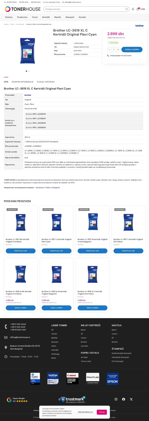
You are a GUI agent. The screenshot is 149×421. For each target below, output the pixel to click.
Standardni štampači (120, 357)
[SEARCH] (126, 9)
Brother (9, 245)
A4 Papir (84, 357)
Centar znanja (110, 410)
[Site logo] (22, 9)
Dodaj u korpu (132, 49)
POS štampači (117, 361)
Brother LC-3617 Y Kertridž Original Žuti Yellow (128, 240)
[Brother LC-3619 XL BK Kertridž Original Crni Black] (21, 274)
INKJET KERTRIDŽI (90, 325)
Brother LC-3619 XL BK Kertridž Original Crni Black (18, 292)
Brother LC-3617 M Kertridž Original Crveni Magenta (92, 240)
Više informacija (85, 412)
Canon (54, 334)
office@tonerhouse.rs (73, 2)
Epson (83, 330)
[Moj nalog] (133, 9)
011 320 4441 (23, 2)
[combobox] (86, 9)
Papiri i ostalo (90, 352)
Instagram (56, 187)
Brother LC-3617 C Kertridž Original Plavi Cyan (56, 240)
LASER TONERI (59, 325)
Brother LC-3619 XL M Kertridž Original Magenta (54, 292)
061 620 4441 (36, 2)
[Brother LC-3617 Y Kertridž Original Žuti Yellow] (128, 222)
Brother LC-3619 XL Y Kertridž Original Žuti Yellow (90, 292)
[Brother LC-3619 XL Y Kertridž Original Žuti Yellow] (92, 274)
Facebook (40, 187)
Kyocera (54, 342)
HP (52, 330)
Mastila (117, 325)
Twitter (47, 187)
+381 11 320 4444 (18, 324)
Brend (12, 24)
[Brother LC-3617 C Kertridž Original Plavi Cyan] (56, 222)
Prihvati (102, 412)
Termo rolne (86, 361)
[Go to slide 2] (28, 71)
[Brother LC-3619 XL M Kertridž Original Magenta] (56, 274)
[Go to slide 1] (26, 71)
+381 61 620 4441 (18, 329)
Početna (6, 24)
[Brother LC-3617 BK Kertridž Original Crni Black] (21, 222)
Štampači (118, 348)
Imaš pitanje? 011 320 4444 (120, 55)
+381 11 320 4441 (17, 327)
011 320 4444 (11, 2)
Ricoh (53, 358)
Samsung (55, 354)
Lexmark (54, 350)
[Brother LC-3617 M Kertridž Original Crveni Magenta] (92, 222)
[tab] (6, 80)
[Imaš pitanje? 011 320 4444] (108, 55)
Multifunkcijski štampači (121, 353)
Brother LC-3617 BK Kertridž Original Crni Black (17, 240)
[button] (21, 307)
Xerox (53, 346)
